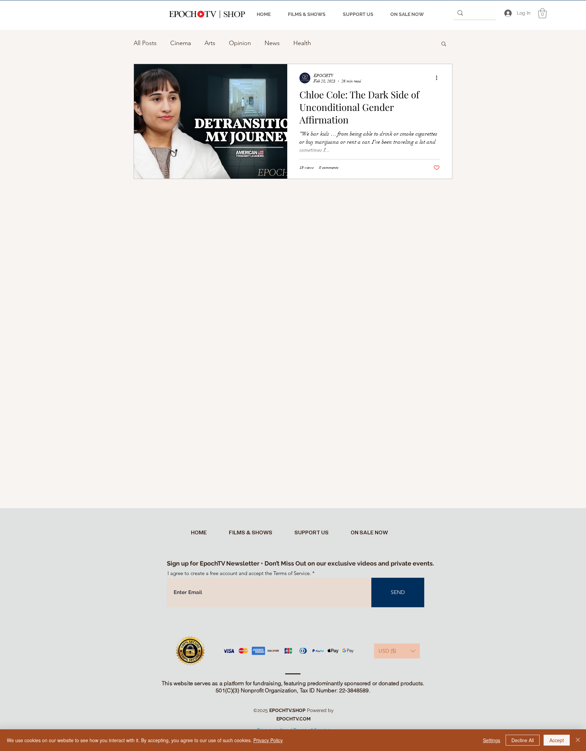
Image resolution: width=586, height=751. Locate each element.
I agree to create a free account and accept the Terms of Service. (239, 573)
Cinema (180, 43)
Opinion (240, 43)
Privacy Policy (268, 740)
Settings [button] (491, 740)
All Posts (145, 43)
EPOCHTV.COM (293, 719)
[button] (542, 13)
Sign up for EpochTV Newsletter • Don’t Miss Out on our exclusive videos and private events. (300, 563)
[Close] (578, 740)
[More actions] (439, 78)
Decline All (522, 740)
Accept (556, 740)
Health (302, 43)
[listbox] (397, 651)
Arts (209, 43)
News (272, 43)
